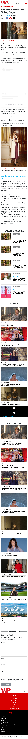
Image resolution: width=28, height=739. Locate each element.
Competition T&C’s (6, 733)
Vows (14, 704)
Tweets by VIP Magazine (8, 416)
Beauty (14, 699)
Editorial (3, 718)
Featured (16, 234)
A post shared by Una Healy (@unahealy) (14, 104)
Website (3, 671)
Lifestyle (14, 702)
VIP (2, 727)
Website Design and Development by (18, 737)
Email (3, 665)
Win (14, 706)
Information (4, 722)
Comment (4, 642)
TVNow (3, 729)
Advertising (4, 720)
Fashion (14, 701)
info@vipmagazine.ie (7, 717)
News (14, 695)
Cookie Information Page (8, 724)
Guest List (14, 697)
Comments (20, 15)
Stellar (3, 731)
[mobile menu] (26, 2)
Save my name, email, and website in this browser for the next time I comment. (12, 680)
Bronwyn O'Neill (6, 15)
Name (3, 658)
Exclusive (16, 286)
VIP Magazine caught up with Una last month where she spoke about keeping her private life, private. (14, 176)
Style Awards (14, 708)
